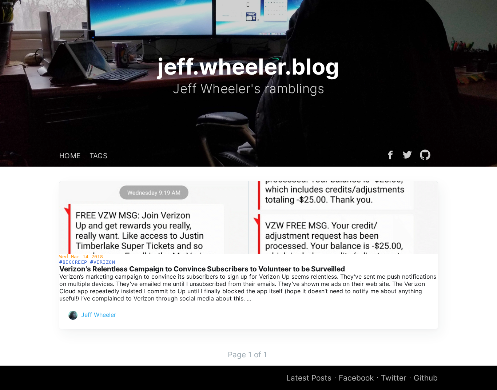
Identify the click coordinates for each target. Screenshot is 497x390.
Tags (99, 155)
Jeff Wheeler (98, 314)
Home (70, 155)
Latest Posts (308, 377)
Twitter (393, 377)
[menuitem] (70, 156)
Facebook (356, 377)
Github (426, 377)
